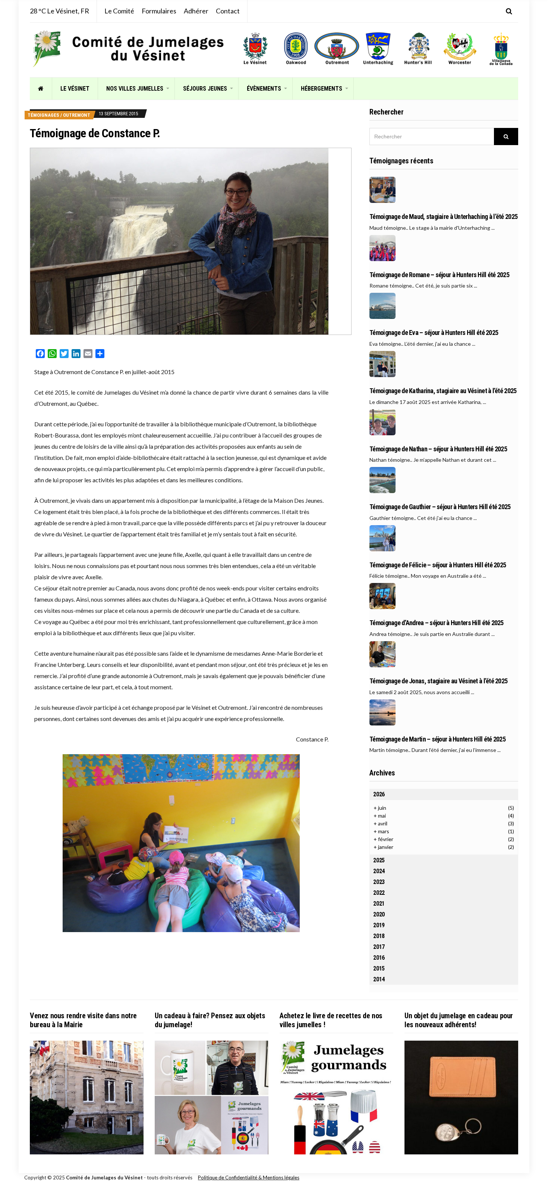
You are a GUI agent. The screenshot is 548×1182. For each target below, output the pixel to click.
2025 (379, 860)
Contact (228, 11)
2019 (379, 925)
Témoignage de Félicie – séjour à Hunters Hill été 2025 (437, 565)
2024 (379, 871)
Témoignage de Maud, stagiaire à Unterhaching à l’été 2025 (443, 216)
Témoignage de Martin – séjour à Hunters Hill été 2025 (437, 739)
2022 (379, 892)
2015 (379, 968)
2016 (379, 957)
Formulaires (159, 11)
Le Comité (119, 11)
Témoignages (43, 115)
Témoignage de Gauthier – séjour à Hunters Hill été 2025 (439, 507)
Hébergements (321, 88)
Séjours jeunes (205, 88)
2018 (379, 936)
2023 (379, 881)
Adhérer (196, 11)
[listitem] (255, 48)
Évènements (264, 88)
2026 (379, 794)
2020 (379, 914)
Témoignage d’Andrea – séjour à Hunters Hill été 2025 (436, 623)
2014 (379, 979)
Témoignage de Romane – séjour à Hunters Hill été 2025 (439, 275)
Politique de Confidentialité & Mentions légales (248, 1178)
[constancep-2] (181, 843)
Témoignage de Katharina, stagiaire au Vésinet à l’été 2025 (442, 391)
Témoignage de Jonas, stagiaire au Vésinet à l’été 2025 (438, 681)
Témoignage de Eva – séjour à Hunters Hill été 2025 (433, 332)
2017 (379, 946)
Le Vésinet (74, 88)
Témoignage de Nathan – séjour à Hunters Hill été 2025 (438, 449)
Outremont (76, 115)
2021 (379, 903)
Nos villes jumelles (134, 88)
